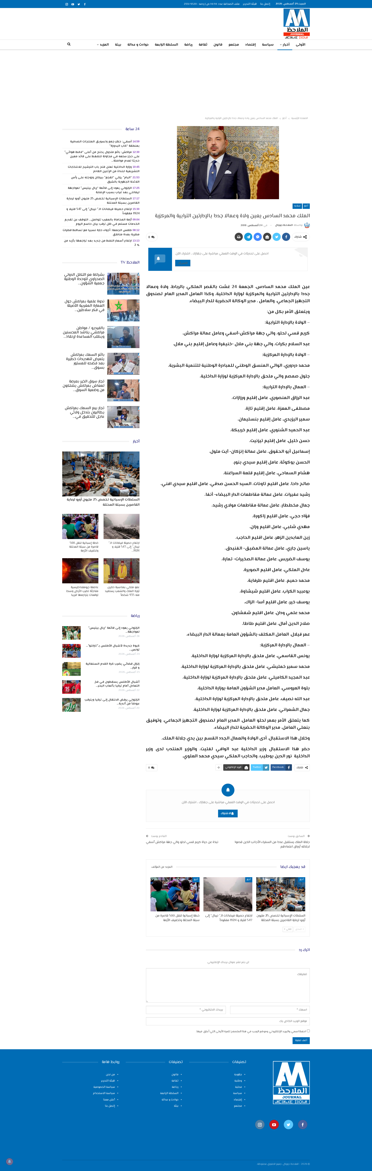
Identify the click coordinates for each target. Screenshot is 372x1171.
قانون (218, 45)
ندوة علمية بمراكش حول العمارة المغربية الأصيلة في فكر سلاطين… (84, 306)
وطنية (238, 1081)
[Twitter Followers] (288, 1131)
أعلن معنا (109, 1100)
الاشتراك (183, 263)
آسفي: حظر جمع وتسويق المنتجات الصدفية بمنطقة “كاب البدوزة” (105, 143)
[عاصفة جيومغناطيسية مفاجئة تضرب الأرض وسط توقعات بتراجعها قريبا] (80, 570)
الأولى (300, 45)
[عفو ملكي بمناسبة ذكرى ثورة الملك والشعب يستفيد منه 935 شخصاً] (122, 570)
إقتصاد (250, 45)
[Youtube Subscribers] (274, 1131)
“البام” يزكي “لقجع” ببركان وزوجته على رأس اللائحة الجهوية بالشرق (105, 179)
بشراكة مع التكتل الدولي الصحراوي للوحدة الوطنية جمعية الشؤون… (84, 279)
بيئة (118, 45)
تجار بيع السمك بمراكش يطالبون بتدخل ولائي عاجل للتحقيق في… (84, 412)
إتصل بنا (265, 4)
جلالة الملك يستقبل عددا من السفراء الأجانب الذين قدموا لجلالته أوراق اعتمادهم (272, 844)
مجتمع (234, 45)
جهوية (238, 1074)
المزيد (104, 45)
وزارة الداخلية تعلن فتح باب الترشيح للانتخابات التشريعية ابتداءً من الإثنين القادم (104, 169)
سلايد (297, 206)
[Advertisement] (186, 82)
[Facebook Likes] (303, 1131)
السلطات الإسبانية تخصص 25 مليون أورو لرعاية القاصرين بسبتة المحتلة (103, 200)
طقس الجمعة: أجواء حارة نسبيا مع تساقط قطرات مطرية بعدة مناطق (101, 232)
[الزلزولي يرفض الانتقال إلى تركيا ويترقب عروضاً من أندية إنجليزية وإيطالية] (71, 705)
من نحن (110, 1074)
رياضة (188, 45)
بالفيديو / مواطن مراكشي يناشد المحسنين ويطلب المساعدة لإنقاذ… (83, 332)
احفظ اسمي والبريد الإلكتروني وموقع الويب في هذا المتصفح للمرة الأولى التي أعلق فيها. (251, 1031)
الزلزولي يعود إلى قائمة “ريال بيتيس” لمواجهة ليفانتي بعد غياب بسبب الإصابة (104, 190)
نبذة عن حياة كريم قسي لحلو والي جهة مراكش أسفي (182, 842)
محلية (238, 1087)
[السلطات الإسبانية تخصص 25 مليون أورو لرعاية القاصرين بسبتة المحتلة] (280, 894)
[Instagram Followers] (260, 1131)
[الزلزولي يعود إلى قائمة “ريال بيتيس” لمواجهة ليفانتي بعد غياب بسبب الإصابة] (71, 633)
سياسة (268, 45)
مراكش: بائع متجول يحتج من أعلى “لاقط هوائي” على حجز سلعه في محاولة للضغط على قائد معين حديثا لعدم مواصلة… (102, 156)
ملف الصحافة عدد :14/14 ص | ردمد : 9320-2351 (212, 4)
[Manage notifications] (9, 1161)
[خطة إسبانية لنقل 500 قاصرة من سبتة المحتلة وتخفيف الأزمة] (175, 894)
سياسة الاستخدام (104, 1093)
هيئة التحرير (250, 4)
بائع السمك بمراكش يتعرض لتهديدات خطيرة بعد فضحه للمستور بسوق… (85, 361)
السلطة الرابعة (166, 45)
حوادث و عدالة (138, 45)
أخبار (286, 45)
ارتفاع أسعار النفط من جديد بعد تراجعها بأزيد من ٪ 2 (102, 243)
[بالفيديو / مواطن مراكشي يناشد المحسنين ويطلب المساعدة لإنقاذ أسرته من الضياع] (123, 337)
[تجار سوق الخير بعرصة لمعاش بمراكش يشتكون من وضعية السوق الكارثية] (123, 390)
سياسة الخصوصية (104, 1087)
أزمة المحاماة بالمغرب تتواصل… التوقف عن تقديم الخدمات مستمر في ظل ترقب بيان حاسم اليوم (102, 221)
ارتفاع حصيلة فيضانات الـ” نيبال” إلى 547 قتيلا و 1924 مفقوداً (103, 211)
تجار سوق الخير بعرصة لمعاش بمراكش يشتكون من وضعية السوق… (83, 386)
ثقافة (203, 45)
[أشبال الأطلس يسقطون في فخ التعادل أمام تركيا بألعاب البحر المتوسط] (71, 687)
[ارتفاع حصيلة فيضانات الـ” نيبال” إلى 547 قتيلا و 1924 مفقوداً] (228, 894)
